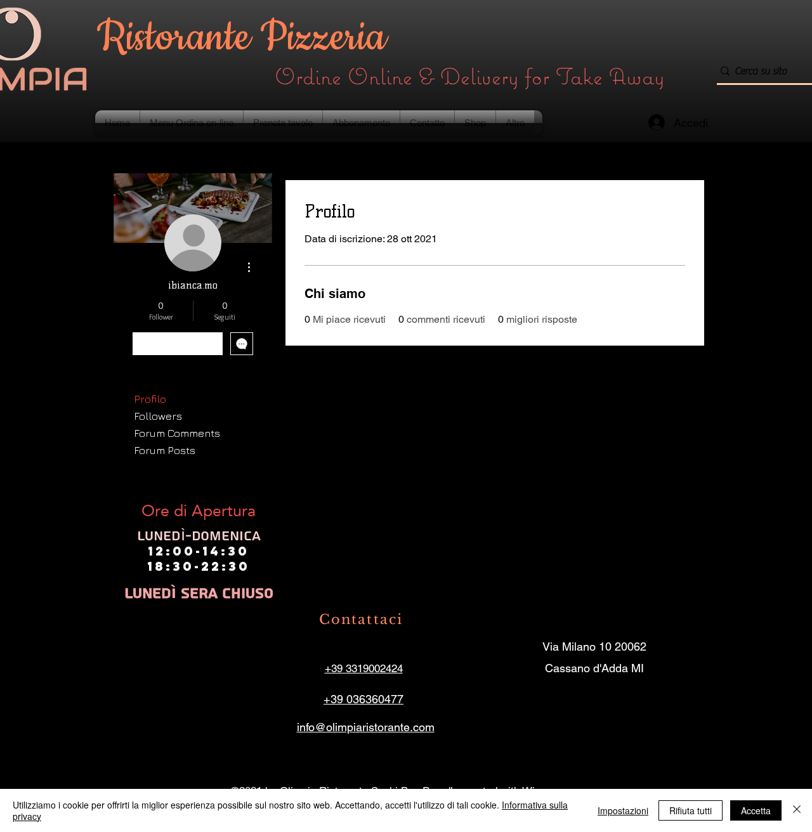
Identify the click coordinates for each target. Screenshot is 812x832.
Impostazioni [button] (623, 810)
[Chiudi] (796, 810)
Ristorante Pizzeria (246, 37)
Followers (158, 416)
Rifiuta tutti (690, 810)
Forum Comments (177, 433)
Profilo (150, 399)
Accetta (756, 810)
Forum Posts (164, 450)
